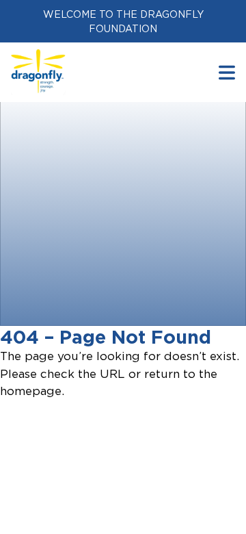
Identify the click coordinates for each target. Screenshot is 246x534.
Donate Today (86, 306)
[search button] (227, 72)
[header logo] (38, 57)
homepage (31, 391)
